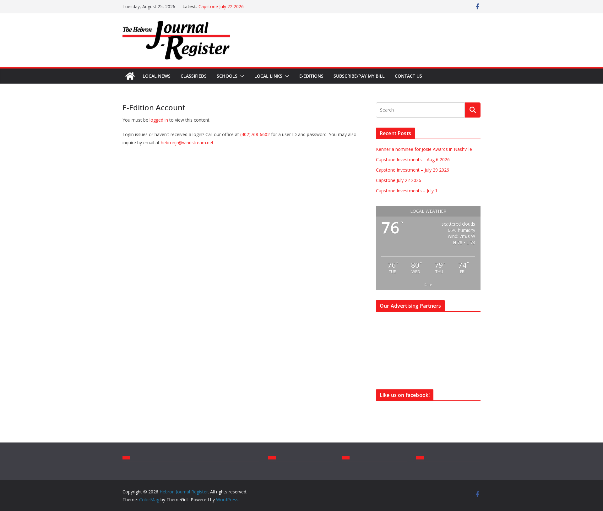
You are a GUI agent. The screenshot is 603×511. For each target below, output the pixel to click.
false (428, 284)
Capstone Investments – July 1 (406, 191)
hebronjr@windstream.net (187, 143)
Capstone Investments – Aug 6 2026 (413, 159)
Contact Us (408, 76)
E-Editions (311, 76)
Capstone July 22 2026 (221, 6)
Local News (157, 76)
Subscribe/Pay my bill (359, 76)
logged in (158, 120)
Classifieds (194, 76)
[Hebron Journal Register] (130, 76)
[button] (240, 76)
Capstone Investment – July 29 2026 (412, 170)
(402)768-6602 (255, 134)
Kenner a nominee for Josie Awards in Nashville (424, 149)
